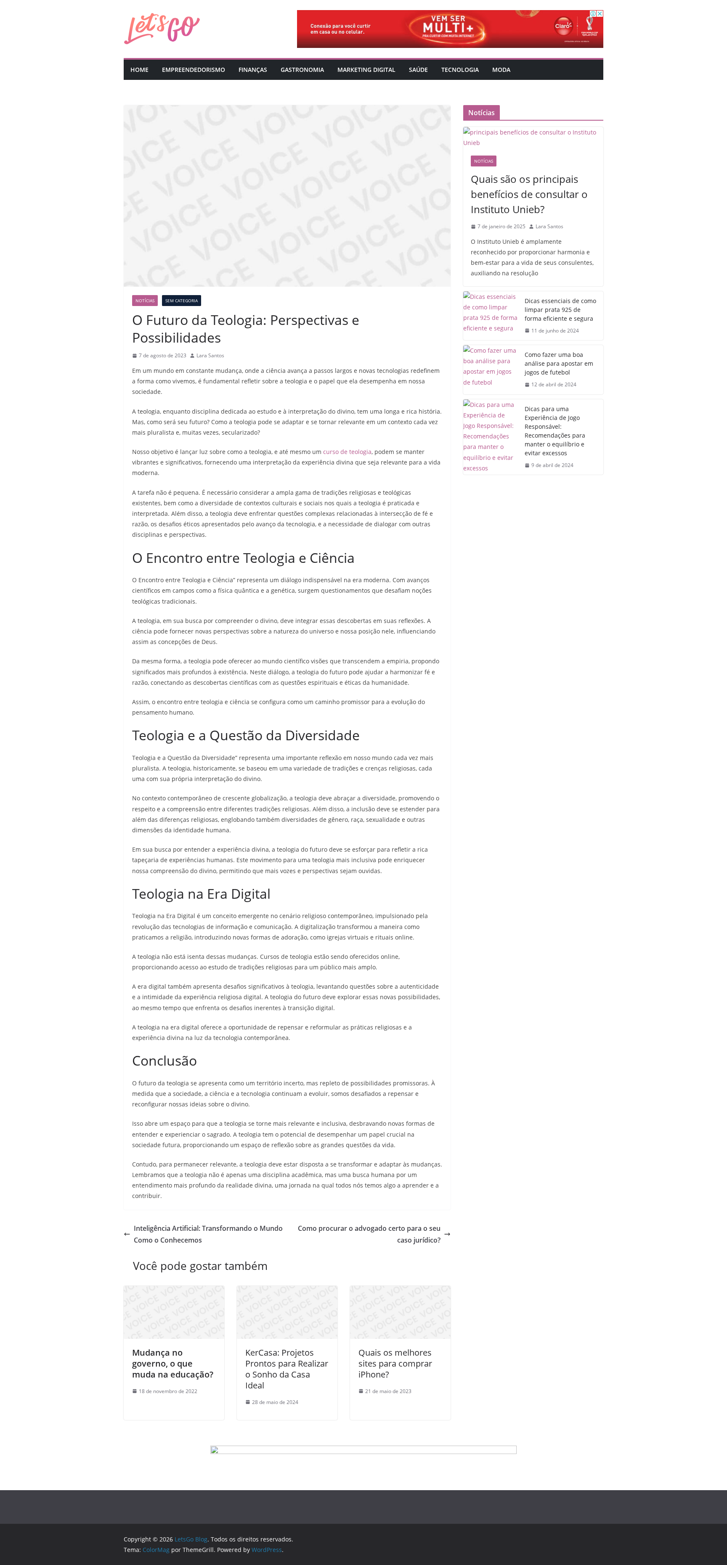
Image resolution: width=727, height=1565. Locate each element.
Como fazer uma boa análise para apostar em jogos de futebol (559, 363)
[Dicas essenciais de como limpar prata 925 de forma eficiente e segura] (490, 315)
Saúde (418, 70)
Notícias (144, 300)
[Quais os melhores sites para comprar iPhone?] (400, 1291)
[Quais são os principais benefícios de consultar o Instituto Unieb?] (533, 137)
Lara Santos (210, 355)
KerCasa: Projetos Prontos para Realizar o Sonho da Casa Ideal (286, 1369)
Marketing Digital (366, 70)
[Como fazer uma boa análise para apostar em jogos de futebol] (490, 369)
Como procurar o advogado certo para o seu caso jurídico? (369, 1234)
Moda (501, 70)
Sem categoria (181, 300)
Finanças (253, 70)
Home (139, 70)
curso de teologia (347, 452)
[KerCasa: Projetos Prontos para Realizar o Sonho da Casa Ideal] (287, 1291)
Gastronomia (302, 70)
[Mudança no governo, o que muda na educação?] (174, 1291)
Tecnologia (460, 70)
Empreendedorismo (193, 70)
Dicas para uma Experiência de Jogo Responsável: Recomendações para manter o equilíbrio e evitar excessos (555, 431)
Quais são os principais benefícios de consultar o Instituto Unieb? (529, 194)
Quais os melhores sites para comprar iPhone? (395, 1363)
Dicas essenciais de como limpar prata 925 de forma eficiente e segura (560, 309)
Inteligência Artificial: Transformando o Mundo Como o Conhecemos (208, 1234)
